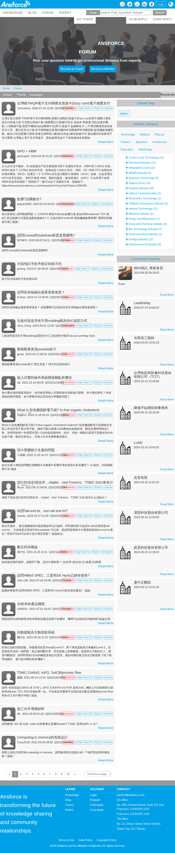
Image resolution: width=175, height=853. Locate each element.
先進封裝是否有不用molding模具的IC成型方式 (52, 321)
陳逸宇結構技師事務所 (151, 408)
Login (161, 4)
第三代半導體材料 (30, 709)
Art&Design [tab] (145, 149)
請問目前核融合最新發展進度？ (41, 292)
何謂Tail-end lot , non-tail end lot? (42, 511)
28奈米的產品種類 (31, 604)
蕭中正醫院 (142, 582)
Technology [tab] (128, 134)
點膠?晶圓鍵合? (29, 199)
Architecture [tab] (159, 142)
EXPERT (65, 12)
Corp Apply (97, 809)
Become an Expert (72, 68)
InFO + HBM (26, 151)
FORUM (47, 12)
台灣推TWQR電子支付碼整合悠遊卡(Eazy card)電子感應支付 (63, 103)
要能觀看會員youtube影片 (37, 349)
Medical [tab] (145, 134)
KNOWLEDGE (13, 12)
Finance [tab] (126, 142)
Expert (69, 809)
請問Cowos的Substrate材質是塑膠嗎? (46, 235)
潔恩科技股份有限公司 (151, 512)
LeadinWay (142, 303)
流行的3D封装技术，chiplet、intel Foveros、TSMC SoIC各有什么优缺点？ (65, 483)
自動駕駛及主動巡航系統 (36, 632)
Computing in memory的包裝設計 (42, 737)
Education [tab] (127, 149)
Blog (68, 799)
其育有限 (140, 477)
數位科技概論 (27, 547)
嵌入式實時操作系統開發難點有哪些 (44, 377)
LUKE (138, 443)
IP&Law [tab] (159, 134)
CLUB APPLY (138, 19)
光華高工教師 (144, 338)
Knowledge (72, 795)
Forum (18, 88)
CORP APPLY (162, 19)
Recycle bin (167, 94)
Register (95, 799)
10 (68, 774)
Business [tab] (141, 142)
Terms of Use (66, 840)
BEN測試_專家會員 (148, 268)
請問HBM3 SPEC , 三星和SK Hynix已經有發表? (53, 575)
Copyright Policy (107, 840)
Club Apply (96, 804)
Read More (105, 142)
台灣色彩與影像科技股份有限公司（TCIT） (152, 374)
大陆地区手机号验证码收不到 (39, 264)
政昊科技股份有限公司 (151, 547)
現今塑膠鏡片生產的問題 (36, 450)
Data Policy (85, 840)
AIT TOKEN (85, 19)
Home (6, 88)
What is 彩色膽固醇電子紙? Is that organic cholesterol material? (58, 410)
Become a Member (102, 68)
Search (160, 12)
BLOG (32, 12)
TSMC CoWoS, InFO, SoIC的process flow (49, 672)
